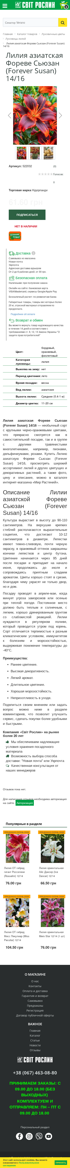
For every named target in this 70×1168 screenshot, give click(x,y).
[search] (62, 22)
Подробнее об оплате (23, 314)
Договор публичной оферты (35, 1015)
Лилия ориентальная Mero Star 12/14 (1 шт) (52, 934)
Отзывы (35, 1050)
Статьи (35, 1040)
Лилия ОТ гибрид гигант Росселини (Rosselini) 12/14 (14, 872)
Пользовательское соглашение (21, 1164)
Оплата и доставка (35, 991)
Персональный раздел (35, 1127)
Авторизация (25, 803)
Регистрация (35, 1010)
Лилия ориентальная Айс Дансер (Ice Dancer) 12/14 (51, 872)
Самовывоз (35, 1001)
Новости (35, 1045)
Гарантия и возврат (35, 996)
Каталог (35, 1035)
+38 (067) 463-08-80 (35, 1072)
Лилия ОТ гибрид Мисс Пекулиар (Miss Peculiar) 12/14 (16, 936)
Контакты (35, 986)
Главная (35, 1030)
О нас (35, 981)
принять (61, 1162)
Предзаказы (35, 1005)
